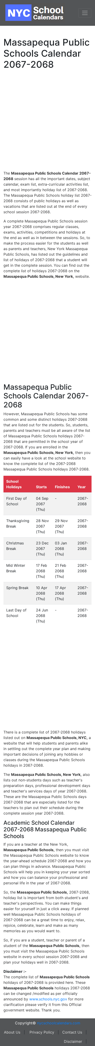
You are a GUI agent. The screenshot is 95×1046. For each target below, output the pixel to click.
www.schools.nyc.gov (48, 999)
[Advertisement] (47, 119)
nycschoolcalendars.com (58, 1023)
